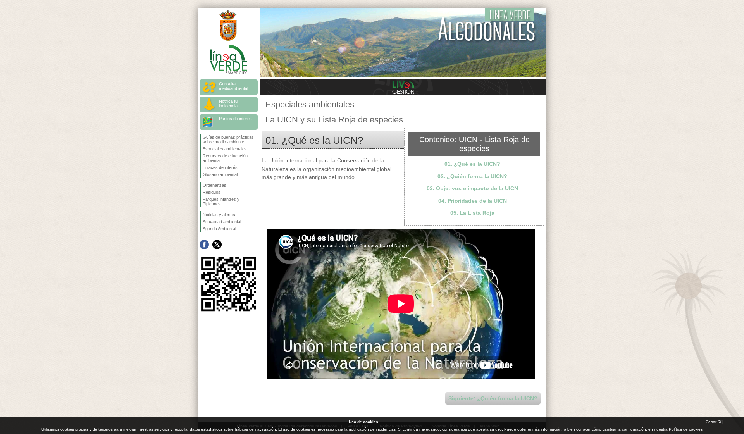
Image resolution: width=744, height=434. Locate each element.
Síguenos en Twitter (217, 244)
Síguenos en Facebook (204, 244)
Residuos (211, 192)
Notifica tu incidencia (228, 103)
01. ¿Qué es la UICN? (472, 164)
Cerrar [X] (714, 422)
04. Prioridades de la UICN (472, 201)
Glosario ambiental (220, 174)
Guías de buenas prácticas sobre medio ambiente (228, 139)
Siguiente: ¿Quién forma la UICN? (492, 398)
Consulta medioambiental (233, 86)
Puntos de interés (235, 118)
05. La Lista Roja (472, 213)
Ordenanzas (214, 185)
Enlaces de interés (220, 167)
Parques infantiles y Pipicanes (221, 201)
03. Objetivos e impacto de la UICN (472, 188)
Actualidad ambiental (222, 221)
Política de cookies (686, 429)
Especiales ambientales (225, 148)
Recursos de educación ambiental (225, 158)
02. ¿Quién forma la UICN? (472, 176)
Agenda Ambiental (219, 228)
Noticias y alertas (219, 214)
